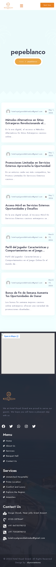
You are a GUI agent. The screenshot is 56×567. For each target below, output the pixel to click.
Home (21, 61)
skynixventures (34, 562)
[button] (21, 6)
